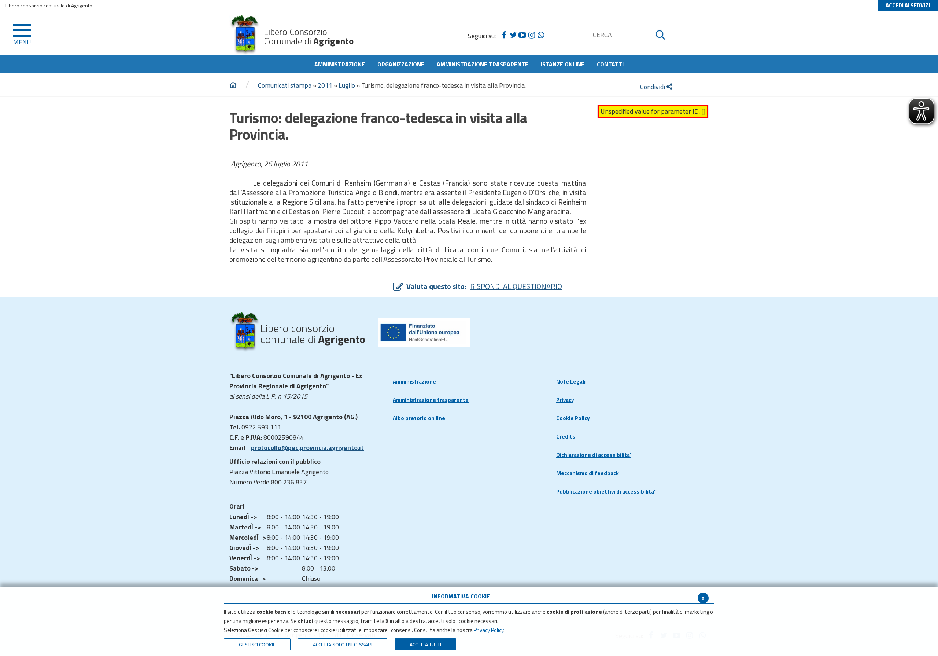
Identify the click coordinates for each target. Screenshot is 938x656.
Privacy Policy (488, 630)
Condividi (653, 87)
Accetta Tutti (425, 644)
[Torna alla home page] (233, 85)
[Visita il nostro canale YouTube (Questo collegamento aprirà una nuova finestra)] (522, 35)
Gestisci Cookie (257, 644)
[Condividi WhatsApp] (540, 35)
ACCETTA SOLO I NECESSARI (342, 644)
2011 (325, 85)
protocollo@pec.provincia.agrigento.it (307, 447)
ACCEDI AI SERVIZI (908, 5)
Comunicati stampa (284, 85)
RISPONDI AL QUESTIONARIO (516, 286)
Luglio (347, 85)
